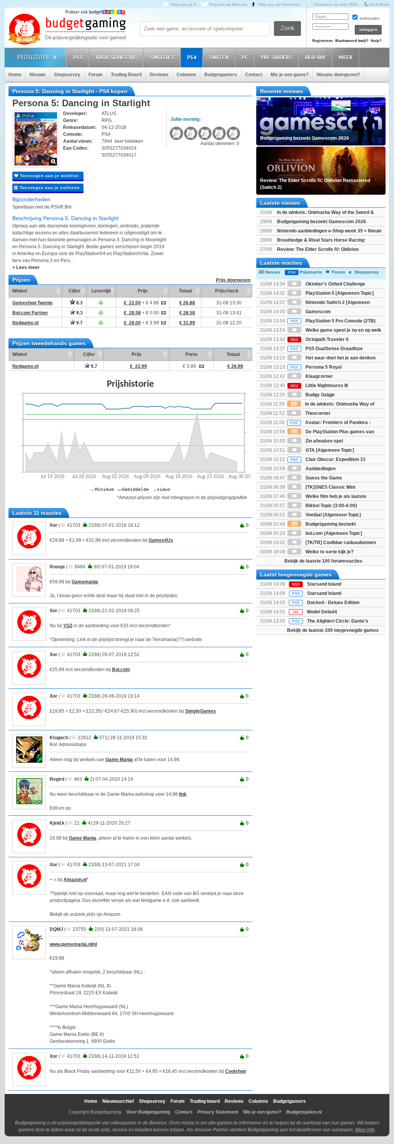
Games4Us (161, 540)
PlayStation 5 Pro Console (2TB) (333, 321)
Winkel (19, 291)
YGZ (67, 625)
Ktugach (59, 737)
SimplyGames (200, 711)
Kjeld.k (57, 823)
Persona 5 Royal (316, 367)
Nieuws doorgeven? (338, 74)
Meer (345, 57)
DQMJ (56, 929)
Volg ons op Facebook (279, 4)
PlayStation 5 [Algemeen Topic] (339, 293)
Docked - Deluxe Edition (333, 602)
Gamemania (85, 582)
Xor (53, 525)
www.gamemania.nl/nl (73, 944)
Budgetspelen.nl (304, 1112)
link (183, 794)
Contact (253, 74)
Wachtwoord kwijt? (352, 41)
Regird (57, 779)
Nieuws (38, 74)
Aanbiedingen (320, 468)
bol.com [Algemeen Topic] (333, 533)
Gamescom (317, 311)
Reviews (159, 74)
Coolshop (235, 1071)
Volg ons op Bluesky (228, 4)
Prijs (143, 291)
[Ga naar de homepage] (67, 30)
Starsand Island (324, 584)
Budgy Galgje (319, 394)
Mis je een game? (289, 74)
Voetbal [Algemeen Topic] (332, 515)
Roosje (57, 566)
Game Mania (119, 759)
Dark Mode (379, 4)
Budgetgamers (220, 74)
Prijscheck (227, 291)
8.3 (79, 303)
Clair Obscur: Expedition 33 (328, 459)
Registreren (322, 41)
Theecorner (317, 413)
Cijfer (74, 291)
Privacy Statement (217, 1112)
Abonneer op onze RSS (335, 4)
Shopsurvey (67, 74)
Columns (186, 74)
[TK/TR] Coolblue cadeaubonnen (340, 542)
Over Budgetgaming (148, 1112)
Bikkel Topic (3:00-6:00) (330, 505)
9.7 (79, 323)
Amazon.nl (75, 879)
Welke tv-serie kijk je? (329, 551)
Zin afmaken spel (323, 441)
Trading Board (126, 74)
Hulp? (376, 41)
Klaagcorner (318, 376)
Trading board (205, 1101)
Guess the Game (323, 478)
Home (15, 74)
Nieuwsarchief (118, 1101)
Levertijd (101, 291)
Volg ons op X (183, 4)
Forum (95, 74)
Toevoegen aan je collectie (49, 187)
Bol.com (121, 669)
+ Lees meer (26, 267)
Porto (191, 354)
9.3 (79, 313)
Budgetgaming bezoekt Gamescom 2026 (321, 221)
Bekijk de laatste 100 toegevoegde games (333, 630)
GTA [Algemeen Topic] (329, 450)
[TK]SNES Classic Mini (329, 487)
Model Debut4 (322, 612)
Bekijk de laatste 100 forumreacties (323, 561)
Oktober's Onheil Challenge (334, 284)
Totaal (185, 291)
